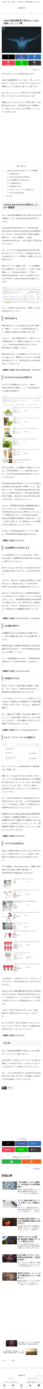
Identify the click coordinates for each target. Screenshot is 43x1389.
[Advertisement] (21, 138)
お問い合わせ (31, 1382)
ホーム (11, 1379)
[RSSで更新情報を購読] (31, 1161)
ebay (11, 1088)
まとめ (9, 196)
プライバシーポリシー (11, 1382)
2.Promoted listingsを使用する (19, 177)
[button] (34, 63)
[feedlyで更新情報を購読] (11, 1161)
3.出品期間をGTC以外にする (19, 180)
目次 (18, 166)
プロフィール (31, 1379)
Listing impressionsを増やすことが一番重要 (22, 170)
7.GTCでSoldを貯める (16, 193)
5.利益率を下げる (15, 186)
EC (5, 1088)
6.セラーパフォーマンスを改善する (21, 189)
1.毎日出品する (14, 174)
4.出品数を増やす (15, 183)
